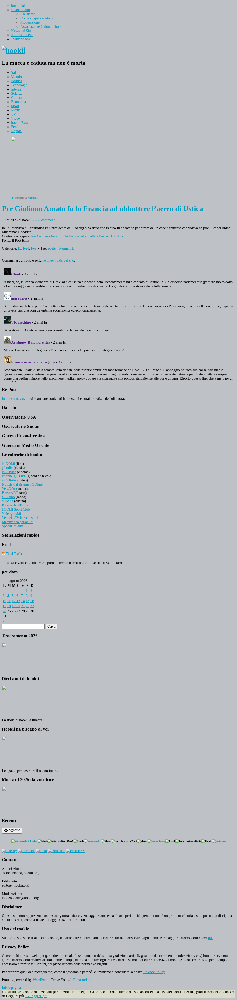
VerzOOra (9, 489)
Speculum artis (12, 526)
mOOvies (9, 472)
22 (27, 606)
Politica (16, 81)
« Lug (7, 621)
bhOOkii (8, 464)
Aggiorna (14, 830)
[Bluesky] (9, 851)
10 (4, 601)
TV (13, 114)
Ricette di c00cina (15, 505)
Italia (14, 73)
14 (23, 601)
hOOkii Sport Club (16, 509)
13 (18, 601)
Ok (27, 996)
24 (4, 611)
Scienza (16, 93)
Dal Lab (14, 553)
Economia (18, 102)
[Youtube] (56, 851)
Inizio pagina (11, 988)
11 (9, 601)
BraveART (10, 493)
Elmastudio (81, 980)
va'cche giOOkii (14, 476)
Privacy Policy (154, 972)
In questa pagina (14, 398)
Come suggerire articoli (37, 18)
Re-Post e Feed (22, 35)
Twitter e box (21, 39)
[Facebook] (26, 851)
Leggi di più (38, 996)
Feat (34, 248)
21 (23, 606)
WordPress (40, 980)
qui (210, 938)
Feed (14, 127)
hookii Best (19, 123)
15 (27, 601)
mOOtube (9, 480)
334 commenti (45, 220)
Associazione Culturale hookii (42, 26)
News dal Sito (21, 31)
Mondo (16, 77)
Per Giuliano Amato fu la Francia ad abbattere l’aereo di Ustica (77, 236)
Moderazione (30, 22)
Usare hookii (20, 10)
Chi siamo (27, 14)
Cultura (16, 98)
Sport (15, 106)
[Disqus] (118, 324)
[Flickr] (41, 851)
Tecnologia (19, 85)
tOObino (8, 497)
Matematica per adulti (17, 522)
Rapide (16, 131)
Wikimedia (32, 198)
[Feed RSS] (75, 851)
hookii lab (18, 6)
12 (14, 601)
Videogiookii (11, 514)
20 (18, 606)
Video (15, 118)
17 (4, 606)
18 (9, 606)
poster (52, 248)
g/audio (7, 468)
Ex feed (23, 248)
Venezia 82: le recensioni (20, 518)
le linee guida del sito (58, 260)
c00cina (7, 501)
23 (32, 606)
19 (14, 606)
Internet (16, 89)
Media (15, 110)
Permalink (66, 248)
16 (32, 601)
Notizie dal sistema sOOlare (22, 484)
